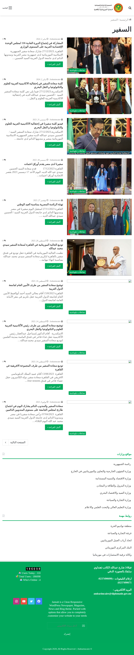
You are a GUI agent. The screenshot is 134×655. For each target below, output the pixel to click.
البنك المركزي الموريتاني (118, 547)
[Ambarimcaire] (108, 7)
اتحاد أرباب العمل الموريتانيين (116, 540)
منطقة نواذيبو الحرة (121, 526)
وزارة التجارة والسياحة (119, 500)
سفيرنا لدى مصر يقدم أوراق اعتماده (43, 164)
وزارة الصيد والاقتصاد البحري (116, 492)
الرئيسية (124, 19)
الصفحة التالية (17, 442)
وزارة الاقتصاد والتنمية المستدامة (113, 478)
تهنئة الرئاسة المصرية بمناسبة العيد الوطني (40, 204)
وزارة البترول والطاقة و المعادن (114, 485)
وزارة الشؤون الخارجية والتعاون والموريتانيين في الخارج (101, 471)
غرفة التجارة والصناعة (120, 533)
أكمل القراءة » (53, 64)
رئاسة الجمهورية (122, 464)
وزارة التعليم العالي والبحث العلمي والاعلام (108, 507)
